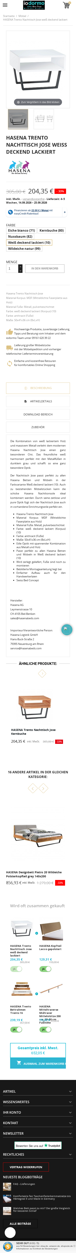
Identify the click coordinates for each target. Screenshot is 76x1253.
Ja (43, 969)
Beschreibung (41, 388)
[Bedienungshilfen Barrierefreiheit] (10, 1232)
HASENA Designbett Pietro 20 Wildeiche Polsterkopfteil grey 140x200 (34, 874)
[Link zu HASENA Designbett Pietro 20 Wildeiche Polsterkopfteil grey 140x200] (38, 833)
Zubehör (38, 427)
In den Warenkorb (44, 268)
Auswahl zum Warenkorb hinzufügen (44, 1063)
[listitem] (38, 712)
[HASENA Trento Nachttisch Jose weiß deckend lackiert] (18, 119)
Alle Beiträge (20, 1224)
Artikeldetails (40, 401)
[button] (34, 673)
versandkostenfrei (34, 199)
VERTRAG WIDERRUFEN (26, 1167)
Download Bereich (38, 414)
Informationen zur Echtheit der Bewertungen (37, 1249)
